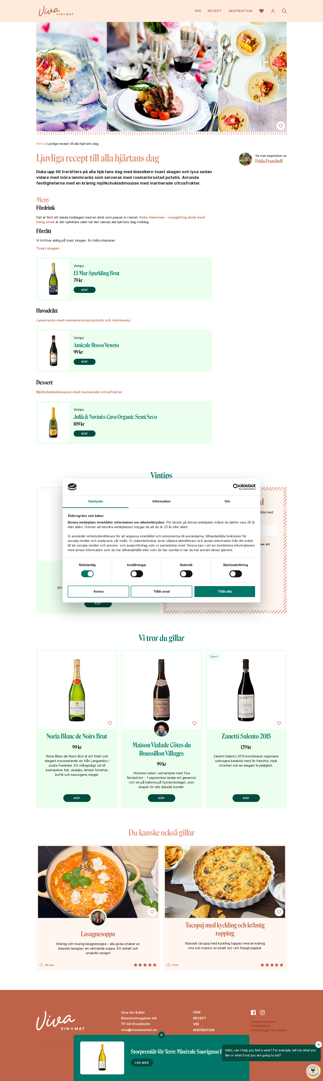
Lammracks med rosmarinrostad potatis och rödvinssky (83, 320)
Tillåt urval (162, 591)
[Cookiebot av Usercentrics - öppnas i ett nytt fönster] (236, 487)
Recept (215, 11)
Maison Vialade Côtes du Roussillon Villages (161, 749)
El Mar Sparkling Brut (97, 273)
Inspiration (240, 11)
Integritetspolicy (263, 1021)
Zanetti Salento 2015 (246, 736)
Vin (198, 11)
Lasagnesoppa (98, 934)
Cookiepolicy (260, 1025)
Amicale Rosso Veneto (96, 345)
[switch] (137, 573)
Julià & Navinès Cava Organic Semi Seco (115, 416)
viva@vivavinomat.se (139, 1030)
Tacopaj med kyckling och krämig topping (225, 929)
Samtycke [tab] (95, 501)
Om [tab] (227, 501)
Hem (40, 144)
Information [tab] (161, 501)
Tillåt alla (225, 591)
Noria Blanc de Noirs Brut (77, 736)
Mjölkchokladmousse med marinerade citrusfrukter (79, 392)
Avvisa (98, 591)
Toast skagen (47, 248)
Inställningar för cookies (269, 1030)
